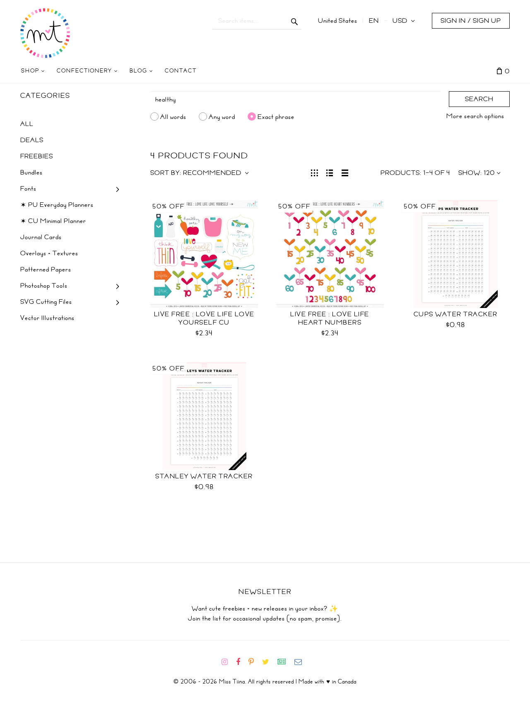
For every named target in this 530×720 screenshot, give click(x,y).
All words (173, 116)
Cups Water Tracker (456, 314)
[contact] (301, 662)
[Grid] (314, 172)
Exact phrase (276, 116)
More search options (475, 116)
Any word (222, 116)
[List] (329, 172)
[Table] (345, 172)
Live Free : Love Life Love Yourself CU (204, 318)
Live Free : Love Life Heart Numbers (329, 318)
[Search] (294, 20)
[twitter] (269, 662)
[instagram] (228, 662)
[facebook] (241, 662)
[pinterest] (254, 662)
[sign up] (285, 662)
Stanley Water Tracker (204, 476)
